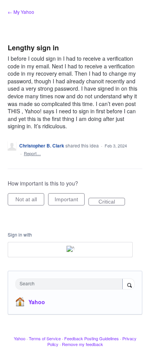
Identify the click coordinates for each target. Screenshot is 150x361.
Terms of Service (45, 338)
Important (70, 200)
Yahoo (36, 302)
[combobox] (70, 284)
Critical (111, 202)
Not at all (29, 200)
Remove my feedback (82, 344)
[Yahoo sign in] (70, 249)
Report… (32, 153)
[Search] (128, 284)
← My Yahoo (21, 11)
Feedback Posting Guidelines (91, 338)
